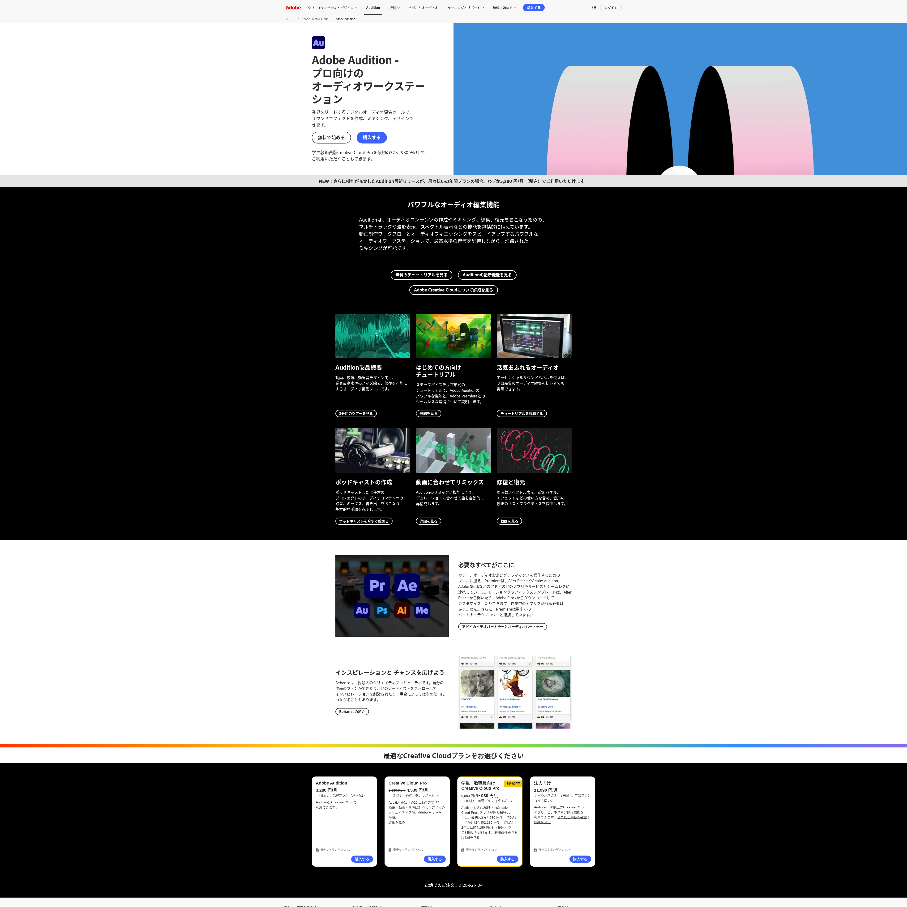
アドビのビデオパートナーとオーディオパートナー (502, 626)
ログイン (610, 7)
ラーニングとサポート (463, 7)
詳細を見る (428, 413)
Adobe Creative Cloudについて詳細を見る (453, 290)
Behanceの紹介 (352, 711)
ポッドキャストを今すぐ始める (364, 521)
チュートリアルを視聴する (522, 413)
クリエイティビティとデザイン (331, 7)
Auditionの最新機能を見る (487, 275)
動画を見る (509, 521)
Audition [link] (373, 7)
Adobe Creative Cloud (315, 19)
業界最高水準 (346, 383)
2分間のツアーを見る (356, 413)
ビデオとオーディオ (423, 7)
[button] (594, 7)
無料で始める (503, 7)
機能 (392, 7)
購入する (534, 7)
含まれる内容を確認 (572, 817)
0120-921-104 (471, 885)
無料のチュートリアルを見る (421, 275)
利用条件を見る (506, 832)
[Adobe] (293, 7)
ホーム (290, 19)
